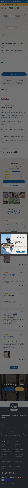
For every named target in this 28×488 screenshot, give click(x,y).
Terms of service (17, 247)
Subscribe (21, 251)
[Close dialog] (26, 234)
